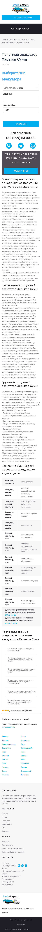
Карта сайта (21, 925)
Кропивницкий (26, 748)
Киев (22, 744)
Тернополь (25, 763)
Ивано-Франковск (9, 744)
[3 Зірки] (5, 710)
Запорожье (25, 740)
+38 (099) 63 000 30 (20, 29)
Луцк (4, 752)
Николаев (5, 756)
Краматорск (6, 748)
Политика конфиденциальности (21, 920)
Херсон (4, 771)
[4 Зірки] (6, 710)
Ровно (23, 759)
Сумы (4, 763)
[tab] (21, 649)
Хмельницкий (26, 771)
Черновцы (25, 775)
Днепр (23, 736)
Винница (5, 736)
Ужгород (5, 767)
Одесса (23, 756)
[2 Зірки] (4, 710)
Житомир (5, 740)
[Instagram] (37, 929)
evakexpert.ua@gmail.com (11, 876)
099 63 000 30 (10, 615)
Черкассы (5, 775)
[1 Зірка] (2, 710)
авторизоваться (8, 727)
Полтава (5, 759)
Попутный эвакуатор (26, 40)
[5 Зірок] (8, 710)
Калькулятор (21, 171)
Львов (23, 752)
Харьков (24, 767)
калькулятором (11, 623)
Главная (13, 40)
